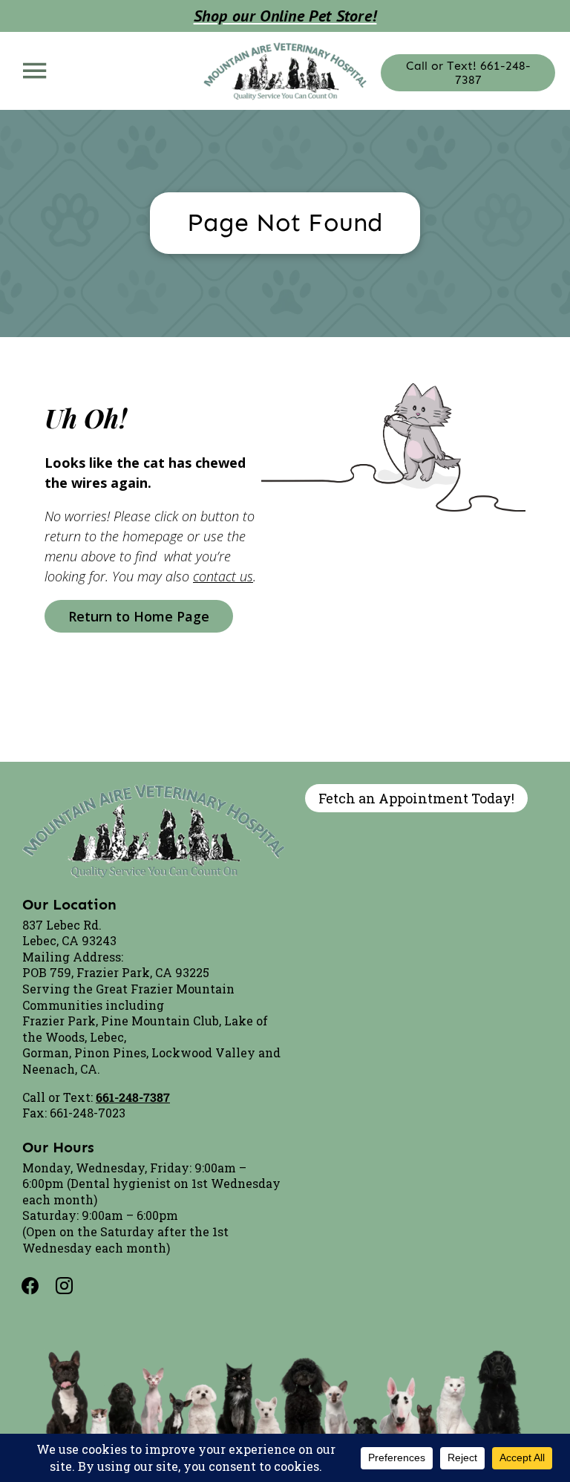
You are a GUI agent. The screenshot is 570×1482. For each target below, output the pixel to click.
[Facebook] (39, 1286)
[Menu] (34, 70)
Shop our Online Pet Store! (285, 15)
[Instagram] (73, 1286)
